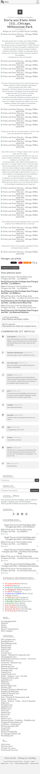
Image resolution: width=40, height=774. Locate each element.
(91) (10, 724)
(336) (5, 651)
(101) (6, 718)
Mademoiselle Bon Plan (9, 750)
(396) (6, 649)
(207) (8, 674)
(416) (6, 647)
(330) (6, 653)
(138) (15, 697)
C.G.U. (11, 763)
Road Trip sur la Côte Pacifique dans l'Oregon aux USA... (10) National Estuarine (20, 565)
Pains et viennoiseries (9, 629)
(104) (4, 716)
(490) (7, 641)
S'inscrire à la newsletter (10, 268)
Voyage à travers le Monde (20, 17)
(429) (6, 645)
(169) (5, 681)
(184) (9, 678)
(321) (19, 659)
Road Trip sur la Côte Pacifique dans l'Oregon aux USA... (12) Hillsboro (20, 538)
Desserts (4, 623)
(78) (11, 733)
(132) (18, 702)
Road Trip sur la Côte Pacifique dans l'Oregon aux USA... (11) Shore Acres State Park (20, 551)
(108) (5, 714)
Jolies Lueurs (5, 744)
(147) (14, 689)
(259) (7, 666)
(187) (14, 676)
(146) (10, 691)
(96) (18, 720)
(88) (10, 726)
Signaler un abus (4, 763)
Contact (33, 761)
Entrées (4, 627)
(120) (6, 708)
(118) (5, 710)
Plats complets (7, 631)
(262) (6, 664)
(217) (6, 672)
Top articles (26, 761)
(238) (6, 670)
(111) (5, 712)
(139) (7, 695)
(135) (8, 699)
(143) (10, 693)
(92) (12, 722)
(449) (9, 643)
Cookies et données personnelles (21, 763)
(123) (7, 705)
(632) (8, 639)
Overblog (32, 758)
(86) (9, 731)
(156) (5, 683)
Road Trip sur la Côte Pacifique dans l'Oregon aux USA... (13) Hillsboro (20, 526)
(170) (6, 680)
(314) (11, 662)
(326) (15, 655)
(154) (8, 685)
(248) (9, 668)
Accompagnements (8, 621)
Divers (3, 625)
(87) (5, 728)
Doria (16, 503)
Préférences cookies (34, 763)
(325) (8, 656)
